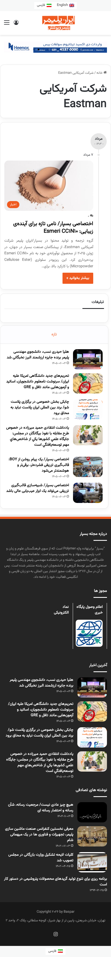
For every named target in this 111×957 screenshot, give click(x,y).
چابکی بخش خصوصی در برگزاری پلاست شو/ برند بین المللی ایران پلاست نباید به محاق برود (40, 407)
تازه (54, 334)
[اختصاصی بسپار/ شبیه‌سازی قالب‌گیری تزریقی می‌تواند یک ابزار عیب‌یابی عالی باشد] (88, 493)
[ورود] (16, 25)
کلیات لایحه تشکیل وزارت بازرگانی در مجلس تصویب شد (40, 857)
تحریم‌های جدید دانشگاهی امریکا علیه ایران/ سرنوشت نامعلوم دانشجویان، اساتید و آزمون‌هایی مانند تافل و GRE (37, 381)
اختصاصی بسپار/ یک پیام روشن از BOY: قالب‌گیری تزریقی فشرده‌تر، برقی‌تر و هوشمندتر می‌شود (39, 465)
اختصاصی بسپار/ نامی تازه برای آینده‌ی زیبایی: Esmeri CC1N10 (53, 227)
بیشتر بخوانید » (78, 278)
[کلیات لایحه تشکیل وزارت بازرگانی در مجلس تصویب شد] (92, 862)
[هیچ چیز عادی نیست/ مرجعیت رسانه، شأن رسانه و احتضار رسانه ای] (92, 812)
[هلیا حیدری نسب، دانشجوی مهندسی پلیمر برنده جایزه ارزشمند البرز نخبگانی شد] (88, 359)
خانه (99, 73)
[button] (29, 49)
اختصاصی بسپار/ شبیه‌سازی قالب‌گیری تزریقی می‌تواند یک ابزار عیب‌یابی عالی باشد (37, 488)
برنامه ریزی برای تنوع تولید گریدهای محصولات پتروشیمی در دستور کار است (55, 882)
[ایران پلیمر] (55, 23)
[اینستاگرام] (55, 934)
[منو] (6, 25)
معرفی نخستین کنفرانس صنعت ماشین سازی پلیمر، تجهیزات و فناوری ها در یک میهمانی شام (39, 834)
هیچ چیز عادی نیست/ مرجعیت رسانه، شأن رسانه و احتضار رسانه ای (40, 807)
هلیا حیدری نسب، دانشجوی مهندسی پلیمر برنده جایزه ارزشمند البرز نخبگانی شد (38, 355)
